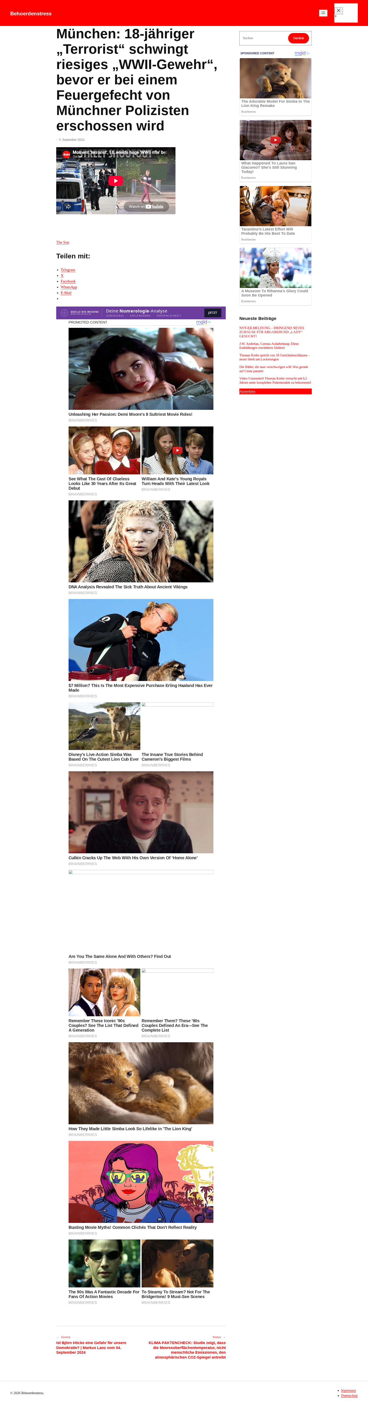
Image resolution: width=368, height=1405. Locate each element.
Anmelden (247, 391)
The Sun (62, 242)
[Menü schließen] (338, 10)
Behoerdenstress (31, 13)
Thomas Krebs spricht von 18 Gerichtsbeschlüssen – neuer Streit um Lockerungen (274, 357)
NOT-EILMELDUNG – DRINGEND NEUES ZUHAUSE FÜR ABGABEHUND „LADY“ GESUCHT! (271, 332)
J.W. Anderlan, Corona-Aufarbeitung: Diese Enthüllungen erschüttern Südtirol (269, 346)
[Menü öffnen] (323, 13)
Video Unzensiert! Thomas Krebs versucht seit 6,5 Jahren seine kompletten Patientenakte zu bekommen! (275, 380)
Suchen (298, 38)
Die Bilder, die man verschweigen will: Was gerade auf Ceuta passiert (273, 369)
